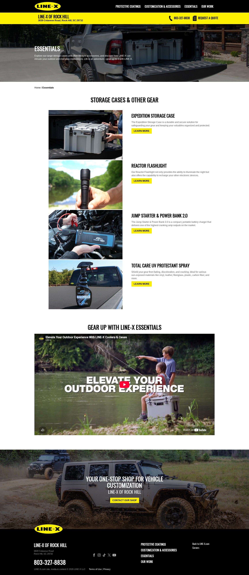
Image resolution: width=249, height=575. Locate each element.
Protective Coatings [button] (128, 6)
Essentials (191, 6)
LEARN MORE (141, 131)
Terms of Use (95, 569)
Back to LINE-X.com (200, 544)
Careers (195, 547)
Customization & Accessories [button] (163, 6)
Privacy (107, 569)
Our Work (207, 6)
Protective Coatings (153, 544)
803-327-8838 (50, 562)
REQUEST (207, 18)
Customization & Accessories (159, 550)
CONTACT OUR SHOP (124, 500)
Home (37, 87)
